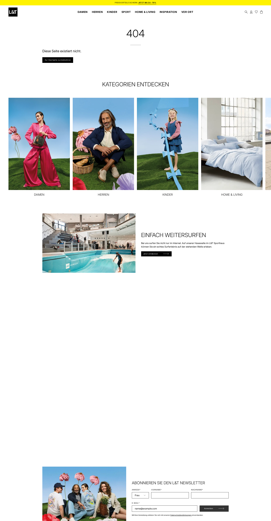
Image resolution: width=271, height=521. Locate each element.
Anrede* (136, 490)
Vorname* (156, 490)
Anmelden (208, 509)
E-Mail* (136, 503)
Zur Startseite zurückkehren (58, 60)
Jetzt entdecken (150, 254)
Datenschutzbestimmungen (181, 515)
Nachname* (197, 490)
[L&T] (13, 12)
